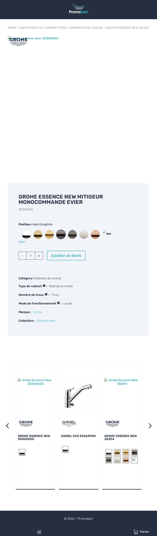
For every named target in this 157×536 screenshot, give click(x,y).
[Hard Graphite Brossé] (72, 234)
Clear (22, 241)
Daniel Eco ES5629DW (78, 436)
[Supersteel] (84, 234)
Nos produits (31, 28)
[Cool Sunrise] (38, 234)
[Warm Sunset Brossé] (107, 234)
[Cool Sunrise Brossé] (49, 234)
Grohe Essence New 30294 (120, 437)
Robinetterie (56, 28)
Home (12, 28)
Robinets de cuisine (86, 28)
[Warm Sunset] (95, 234)
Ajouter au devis (66, 255)
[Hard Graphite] (61, 234)
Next (149, 426)
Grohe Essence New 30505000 (34, 437)
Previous (8, 426)
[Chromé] (26, 234)
